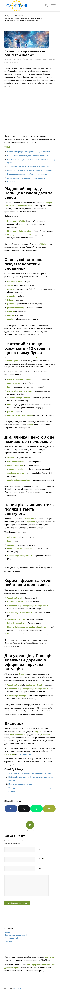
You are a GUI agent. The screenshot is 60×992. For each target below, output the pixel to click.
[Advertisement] (30, 111)
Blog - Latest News (13, 15)
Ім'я (41, 849)
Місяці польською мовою (20, 784)
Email (41, 858)
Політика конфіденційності (15, 935)
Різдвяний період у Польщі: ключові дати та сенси (28, 151)
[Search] (45, 5)
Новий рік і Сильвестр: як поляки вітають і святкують (29, 170)
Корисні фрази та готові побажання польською (27, 174)
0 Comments (18, 59)
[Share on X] (24, 808)
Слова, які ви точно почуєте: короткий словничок (28, 155)
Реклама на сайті (11, 938)
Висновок (11, 181)
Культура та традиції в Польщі (36, 59)
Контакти (8, 941)
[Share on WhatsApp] (36, 808)
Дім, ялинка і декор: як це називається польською (28, 166)
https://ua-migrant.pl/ (25, 754)
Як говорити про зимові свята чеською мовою (29, 773)
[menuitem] (45, 5)
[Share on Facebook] (11, 808)
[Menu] (52, 5)
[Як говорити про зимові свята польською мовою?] (26, 39)
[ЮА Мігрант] (24, 5)
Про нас (7, 932)
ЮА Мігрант (18, 988)
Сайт (40, 868)
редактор (15, 62)
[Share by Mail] (49, 808)
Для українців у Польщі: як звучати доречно (26, 177)
